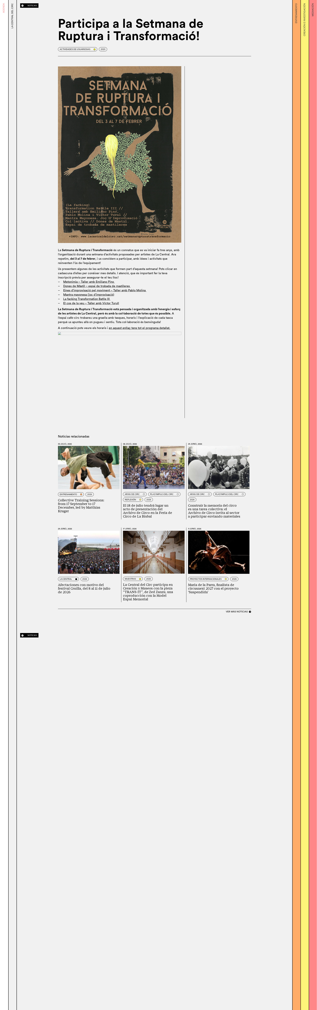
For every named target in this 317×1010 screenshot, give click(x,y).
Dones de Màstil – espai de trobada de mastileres (97, 286)
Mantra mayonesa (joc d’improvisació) (88, 294)
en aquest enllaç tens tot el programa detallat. (139, 327)
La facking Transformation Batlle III (86, 298)
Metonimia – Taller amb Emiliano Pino (89, 281)
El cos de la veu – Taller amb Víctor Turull (91, 303)
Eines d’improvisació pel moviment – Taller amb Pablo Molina (104, 290)
